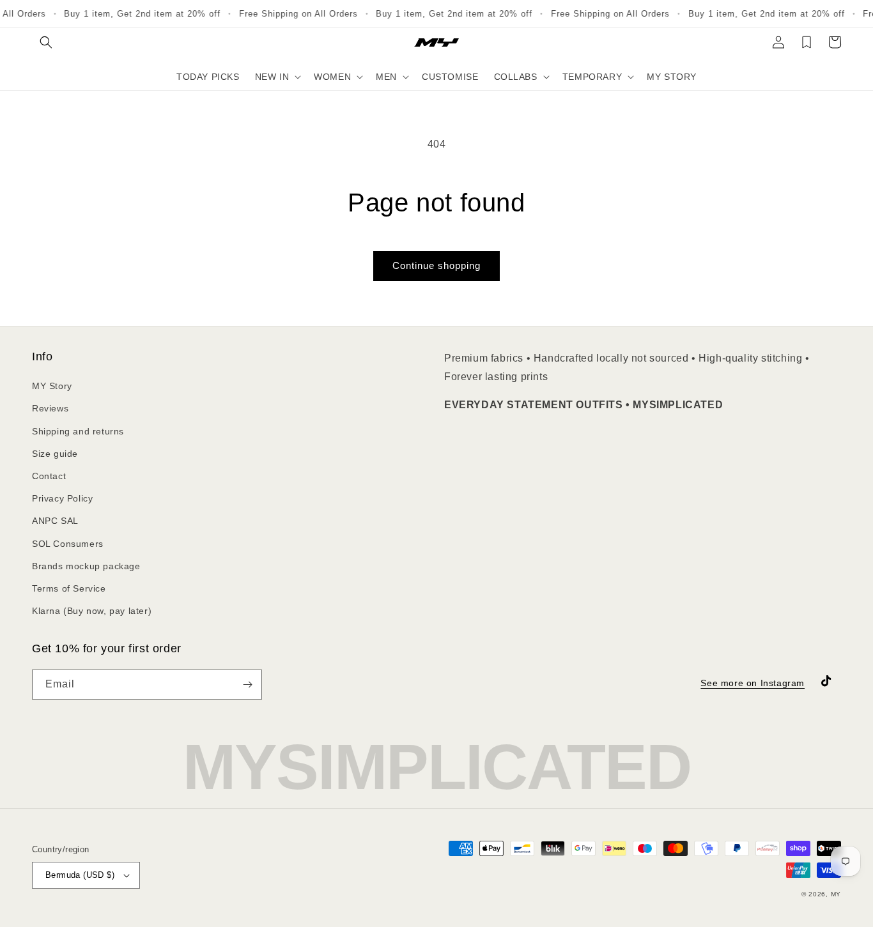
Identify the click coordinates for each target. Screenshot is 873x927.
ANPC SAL (55, 521)
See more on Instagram (752, 683)
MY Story (52, 386)
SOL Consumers (68, 544)
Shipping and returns (78, 431)
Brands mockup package (86, 566)
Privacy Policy (62, 498)
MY (836, 894)
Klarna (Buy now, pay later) (91, 611)
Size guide (55, 453)
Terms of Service (69, 588)
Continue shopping (436, 265)
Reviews (50, 408)
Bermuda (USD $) (79, 875)
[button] (46, 42)
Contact (49, 476)
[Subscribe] (247, 685)
